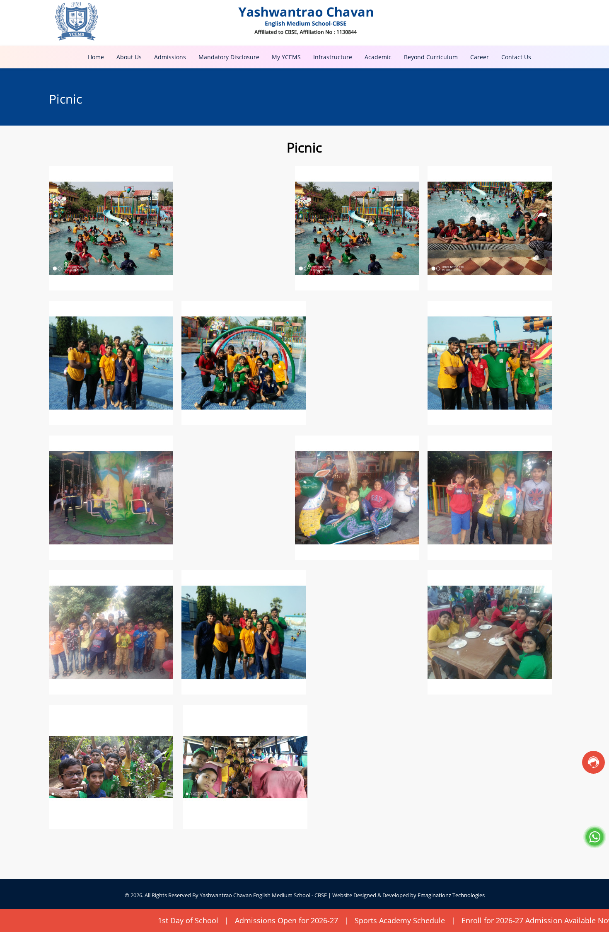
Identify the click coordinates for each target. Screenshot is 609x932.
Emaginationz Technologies (451, 895)
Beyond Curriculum (431, 57)
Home (96, 57)
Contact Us (516, 57)
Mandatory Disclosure (228, 57)
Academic (378, 57)
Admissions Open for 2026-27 (216, 920)
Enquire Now (570, 920)
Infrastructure (332, 57)
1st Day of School (118, 920)
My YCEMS (286, 57)
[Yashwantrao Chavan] (304, 20)
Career (479, 57)
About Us (129, 57)
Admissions (170, 57)
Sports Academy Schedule (330, 920)
